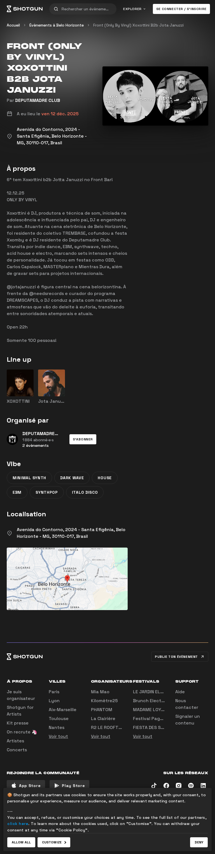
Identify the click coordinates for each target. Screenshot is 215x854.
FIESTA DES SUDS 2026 (157, 727)
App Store (30, 785)
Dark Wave (72, 477)
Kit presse (18, 723)
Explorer (132, 9)
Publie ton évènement (176, 656)
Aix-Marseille (62, 710)
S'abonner (83, 439)
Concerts (17, 750)
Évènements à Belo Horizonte (56, 25)
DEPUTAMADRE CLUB (37, 100)
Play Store (73, 785)
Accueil (13, 25)
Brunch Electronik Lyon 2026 (165, 701)
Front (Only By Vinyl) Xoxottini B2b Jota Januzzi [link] (138, 25)
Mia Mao (100, 692)
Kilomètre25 (104, 701)
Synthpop (47, 492)
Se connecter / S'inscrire (181, 9)
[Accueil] (25, 9)
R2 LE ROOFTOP (107, 727)
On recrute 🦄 (22, 732)
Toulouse (59, 718)
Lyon (54, 701)
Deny (199, 842)
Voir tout (58, 736)
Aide (180, 692)
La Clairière (103, 718)
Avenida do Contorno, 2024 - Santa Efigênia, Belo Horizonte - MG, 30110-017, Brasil (71, 533)
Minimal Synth (29, 477)
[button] (82, 439)
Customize (52, 842)
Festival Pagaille (151, 718)
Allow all (21, 842)
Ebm (17, 492)
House (105, 477)
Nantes (56, 727)
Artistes (15, 741)
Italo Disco (85, 492)
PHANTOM (101, 710)
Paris (54, 692)
